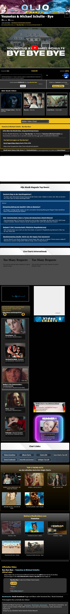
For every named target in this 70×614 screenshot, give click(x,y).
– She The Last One (10, 110)
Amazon (23, 86)
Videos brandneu (9, 455)
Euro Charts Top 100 (60, 455)
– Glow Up (29, 110)
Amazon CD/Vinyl (58, 86)
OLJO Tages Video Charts (11, 143)
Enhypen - (14, 433)
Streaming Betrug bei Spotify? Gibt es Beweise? (21, 207)
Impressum (27, 605)
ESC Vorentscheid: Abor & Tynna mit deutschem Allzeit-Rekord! (28, 218)
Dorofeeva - (10, 335)
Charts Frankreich (9, 460)
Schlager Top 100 (43, 460)
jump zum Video (6, 23)
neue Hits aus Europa (27, 460)
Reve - (9, 409)
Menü (67, 14)
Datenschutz (44, 605)
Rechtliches (35, 605)
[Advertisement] (35, 169)
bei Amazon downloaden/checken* (21, 23)
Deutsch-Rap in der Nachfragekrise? (17, 194)
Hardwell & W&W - (14, 359)
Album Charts (26, 455)
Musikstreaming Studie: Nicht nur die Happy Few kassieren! (26, 237)
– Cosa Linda (54, 110)
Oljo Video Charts (16, 591)
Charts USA (43, 455)
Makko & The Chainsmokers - (13, 385)
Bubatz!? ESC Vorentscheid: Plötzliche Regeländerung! (24, 227)
